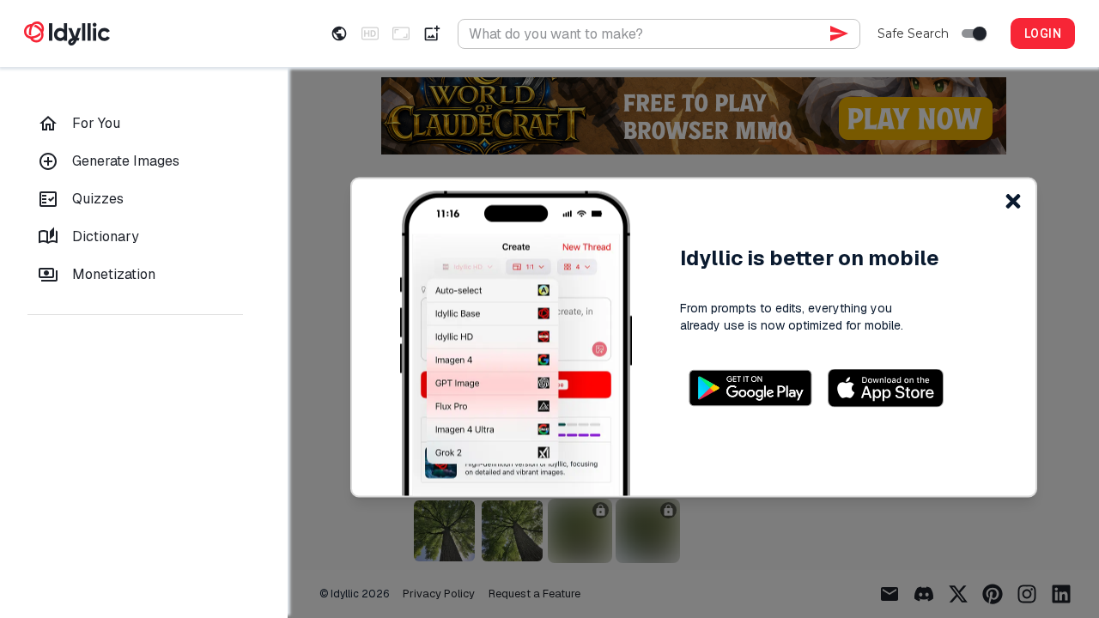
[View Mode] (339, 33)
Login (1042, 33)
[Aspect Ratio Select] (401, 33)
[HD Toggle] (370, 33)
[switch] (980, 33)
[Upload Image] (431, 33)
